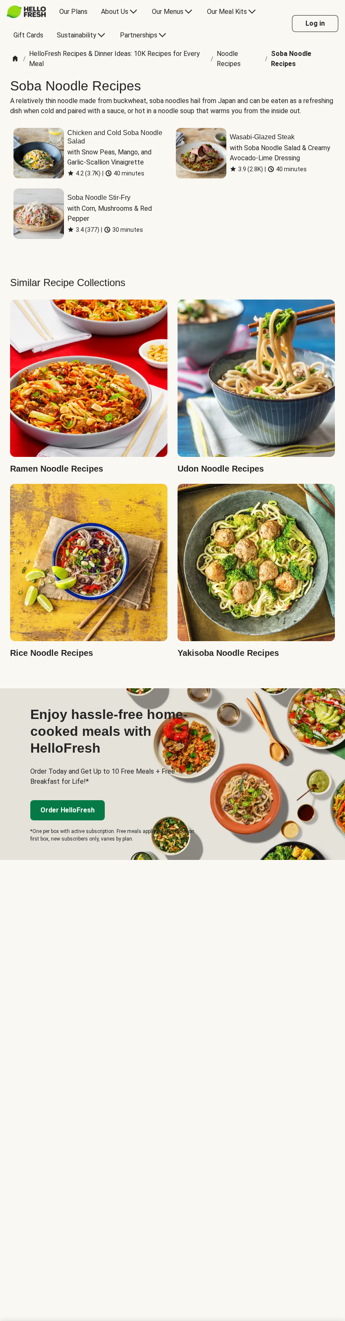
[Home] (15, 59)
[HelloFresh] (26, 11)
